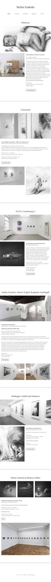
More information (6, 162)
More (3, 518)
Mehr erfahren (5, 359)
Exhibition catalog (5, 511)
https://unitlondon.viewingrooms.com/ (34, 80)
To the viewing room (31, 90)
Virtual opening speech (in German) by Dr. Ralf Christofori (14, 505)
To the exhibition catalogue (32, 440)
